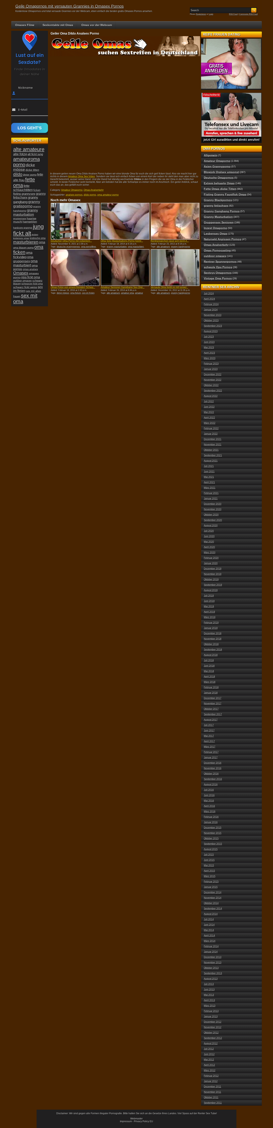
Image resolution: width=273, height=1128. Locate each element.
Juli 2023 (209, 336)
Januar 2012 (211, 1081)
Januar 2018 (211, 692)
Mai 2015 (209, 865)
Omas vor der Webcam (96, 25)
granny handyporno (180, 246)
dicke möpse (63, 293)
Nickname (25, 88)
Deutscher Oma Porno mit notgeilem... (71, 241)
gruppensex (19, 218)
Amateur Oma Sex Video (81, 176)
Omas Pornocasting (217, 250)
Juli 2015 (209, 854)
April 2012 (209, 1065)
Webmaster (136, 1118)
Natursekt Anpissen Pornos (222, 239)
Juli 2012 (209, 1048)
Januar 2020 (211, 563)
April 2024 (209, 299)
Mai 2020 (209, 541)
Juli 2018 (209, 660)
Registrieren (201, 14)
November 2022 (212, 379)
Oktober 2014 (211, 903)
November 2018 (212, 638)
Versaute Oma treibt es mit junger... (169, 287)
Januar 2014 (211, 951)
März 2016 (209, 811)
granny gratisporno (26, 204)
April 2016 (209, 806)
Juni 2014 (209, 924)
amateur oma (127, 293)
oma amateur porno (108, 194)
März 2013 (209, 1005)
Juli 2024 (209, 293)
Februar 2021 (211, 493)
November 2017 (212, 703)
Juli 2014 (209, 919)
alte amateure (163, 246)
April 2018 (209, 676)
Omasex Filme (24, 25)
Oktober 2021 (211, 450)
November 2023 (212, 315)
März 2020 (209, 552)
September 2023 (213, 326)
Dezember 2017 (212, 698)
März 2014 (209, 941)
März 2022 (209, 423)
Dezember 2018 (212, 633)
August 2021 (211, 460)
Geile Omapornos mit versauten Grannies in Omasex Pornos (69, 6)
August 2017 (211, 719)
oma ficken (75, 293)
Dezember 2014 (212, 892)
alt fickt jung (35, 154)
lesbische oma (38, 238)
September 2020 (213, 520)
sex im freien (88, 293)
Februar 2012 (211, 1075)
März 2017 (209, 746)
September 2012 (213, 1038)
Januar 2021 (211, 498)
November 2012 (212, 1027)
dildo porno (90, 194)
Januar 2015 (211, 887)
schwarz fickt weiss (25, 287)
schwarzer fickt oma (32, 283)
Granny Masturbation (218, 216)
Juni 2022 (209, 406)
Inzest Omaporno (215, 228)
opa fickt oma (30, 277)
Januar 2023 (211, 369)
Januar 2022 (211, 433)
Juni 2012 (209, 1054)
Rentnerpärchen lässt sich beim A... (170, 241)
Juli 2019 (209, 595)
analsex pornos (74, 194)
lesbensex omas (21, 238)
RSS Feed (233, 14)
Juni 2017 (209, 730)
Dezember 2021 (212, 439)
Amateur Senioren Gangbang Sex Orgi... (122, 287)
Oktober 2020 (211, 514)
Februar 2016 (211, 816)
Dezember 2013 (212, 957)
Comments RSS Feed (248, 14)
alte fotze (20, 154)
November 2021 (212, 444)
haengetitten (30, 221)
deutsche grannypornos (68, 246)
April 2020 (209, 547)
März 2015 (209, 876)
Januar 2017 (211, 757)
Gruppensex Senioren (219, 222)
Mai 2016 (209, 800)
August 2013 (211, 978)
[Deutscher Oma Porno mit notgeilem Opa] (75, 221)
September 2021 (213, 455)
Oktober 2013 (211, 968)
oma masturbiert (136, 246)
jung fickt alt (28, 230)
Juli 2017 (209, 725)
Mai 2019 (209, 606)
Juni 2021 (209, 471)
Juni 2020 (209, 536)
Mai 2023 (209, 347)
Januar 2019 (211, 628)
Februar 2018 (211, 687)
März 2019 (209, 617)
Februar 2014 (211, 946)
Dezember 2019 (212, 568)
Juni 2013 (209, 989)
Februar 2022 (211, 428)
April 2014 (209, 935)
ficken (36, 190)
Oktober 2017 (211, 709)
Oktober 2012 (211, 1032)
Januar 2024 (211, 309)
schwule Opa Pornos (218, 267)
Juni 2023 (209, 342)
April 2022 (209, 417)
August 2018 (211, 655)
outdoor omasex (22, 280)
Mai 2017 (209, 736)
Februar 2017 (211, 752)
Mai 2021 (209, 477)
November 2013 (212, 962)
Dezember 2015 (212, 827)
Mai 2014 (209, 930)
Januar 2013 (211, 1016)
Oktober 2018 (211, 644)
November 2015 (212, 833)
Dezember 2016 (212, 763)
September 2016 (213, 779)
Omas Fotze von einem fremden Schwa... (73, 287)
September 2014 (213, 908)
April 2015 (209, 870)
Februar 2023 (211, 363)
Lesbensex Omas (215, 233)
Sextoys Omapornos (218, 272)
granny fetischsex (216, 205)
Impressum (126, 1121)
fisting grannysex (24, 193)
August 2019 (211, 590)
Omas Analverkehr (94, 190)
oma (42, 242)
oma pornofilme (88, 246)
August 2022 (211, 396)
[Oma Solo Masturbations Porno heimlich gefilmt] (125, 221)
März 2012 (209, 1070)
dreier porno (30, 174)
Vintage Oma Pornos (218, 278)
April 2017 (209, 741)
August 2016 (211, 784)
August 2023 (211, 331)
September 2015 (213, 843)
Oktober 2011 (211, 1097)
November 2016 (212, 768)
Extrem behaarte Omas (219, 183)
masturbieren (25, 242)
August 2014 (211, 914)
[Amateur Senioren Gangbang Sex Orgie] (125, 267)
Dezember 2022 (212, 374)
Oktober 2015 (211, 838)
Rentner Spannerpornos (220, 261)
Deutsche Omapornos (219, 177)
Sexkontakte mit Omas (58, 25)
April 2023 (209, 352)
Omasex (20, 273)
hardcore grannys (22, 227)
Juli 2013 (209, 984)
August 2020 (211, 525)
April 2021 (209, 482)
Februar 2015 (211, 881)
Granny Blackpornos (218, 200)
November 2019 (212, 574)
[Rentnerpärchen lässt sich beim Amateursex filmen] (175, 221)
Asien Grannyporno (217, 166)
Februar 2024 (211, 304)
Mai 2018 (209, 671)
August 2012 (211, 1043)
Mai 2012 (209, 1059)
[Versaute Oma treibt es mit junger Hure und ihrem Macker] (175, 267)
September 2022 (213, 390)
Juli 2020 (209, 531)
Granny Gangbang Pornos (222, 211)
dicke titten (32, 169)
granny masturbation (117, 246)
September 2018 (213, 649)
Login (211, 14)
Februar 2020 (211, 558)
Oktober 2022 (211, 385)
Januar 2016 (211, 822)
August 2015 (211, 849)
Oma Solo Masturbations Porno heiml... (122, 241)
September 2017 (213, 714)
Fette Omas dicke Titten (220, 188)
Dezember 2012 (212, 1021)
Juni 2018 (209, 665)
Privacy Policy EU (143, 1121)
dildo (17, 174)
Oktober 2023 (211, 320)
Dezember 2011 (212, 1086)
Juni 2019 (209, 601)
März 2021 (209, 487)
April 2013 (209, 1000)
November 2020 (212, 509)
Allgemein (210, 155)
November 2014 (212, 897)
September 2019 (213, 584)
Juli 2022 (209, 401)
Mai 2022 (209, 412)
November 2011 (212, 1092)
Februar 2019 (211, 622)
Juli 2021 (209, 466)
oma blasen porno (23, 247)
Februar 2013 (211, 1011)
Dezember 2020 (212, 504)
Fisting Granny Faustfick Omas (225, 194)
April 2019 (209, 611)
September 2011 (213, 1102)
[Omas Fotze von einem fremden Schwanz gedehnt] (75, 267)
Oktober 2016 (211, 773)
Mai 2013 (209, 995)
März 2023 (209, 358)
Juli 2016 (209, 790)
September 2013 (213, 973)
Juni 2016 (209, 795)
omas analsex (30, 269)
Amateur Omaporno (72, 190)
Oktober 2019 (211, 579)
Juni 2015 (209, 860)
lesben (35, 234)
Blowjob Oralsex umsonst (221, 172)
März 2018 (209, 682)
